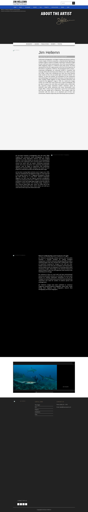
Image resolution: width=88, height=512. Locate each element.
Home (15, 7)
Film (41, 7)
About (20, 7)
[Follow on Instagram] (23, 504)
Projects (46, 7)
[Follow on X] (21, 504)
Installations (54, 7)
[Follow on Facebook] (18, 504)
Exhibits (35, 7)
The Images (27, 7)
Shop (68, 7)
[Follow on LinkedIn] (26, 504)
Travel (62, 7)
